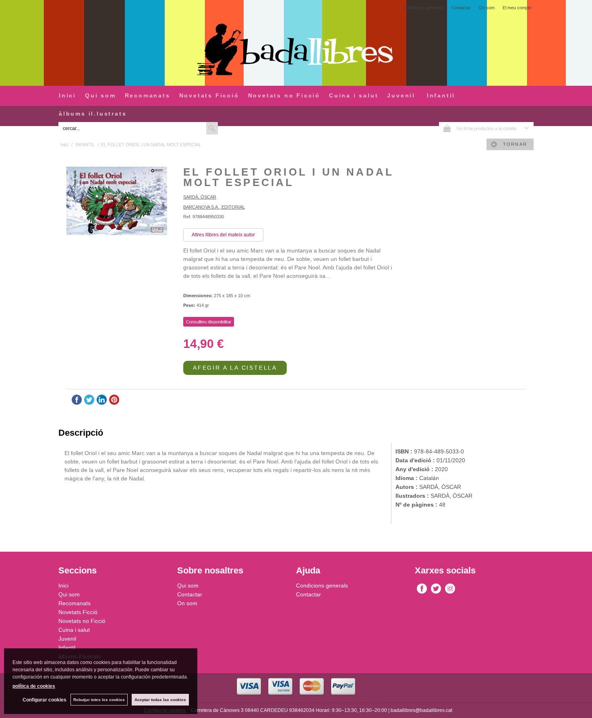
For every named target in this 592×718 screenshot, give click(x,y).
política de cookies (33, 686)
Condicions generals (423, 7)
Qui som (100, 95)
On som (487, 7)
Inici (67, 95)
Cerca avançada (238, 128)
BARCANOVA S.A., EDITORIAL (214, 207)
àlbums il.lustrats (92, 113)
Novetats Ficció (209, 95)
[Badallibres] (296, 50)
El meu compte (517, 7)
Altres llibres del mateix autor (223, 235)
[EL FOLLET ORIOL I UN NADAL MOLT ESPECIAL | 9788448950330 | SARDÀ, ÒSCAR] (116, 202)
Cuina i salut (353, 95)
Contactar (461, 7)
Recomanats (147, 95)
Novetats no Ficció (284, 95)
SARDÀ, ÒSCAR (199, 197)
